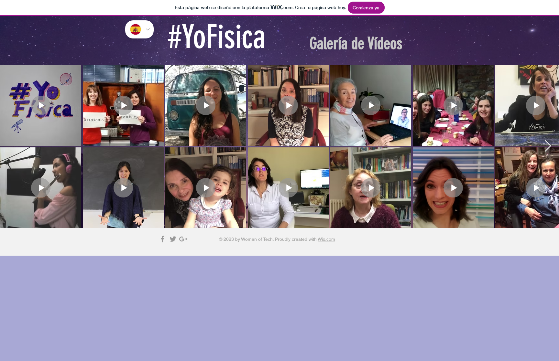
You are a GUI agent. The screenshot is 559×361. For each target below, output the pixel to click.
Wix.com (326, 239)
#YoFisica (217, 37)
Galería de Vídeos (356, 43)
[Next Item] (548, 146)
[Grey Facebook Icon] (162, 239)
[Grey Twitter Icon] (173, 239)
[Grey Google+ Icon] (183, 239)
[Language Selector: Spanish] (139, 29)
